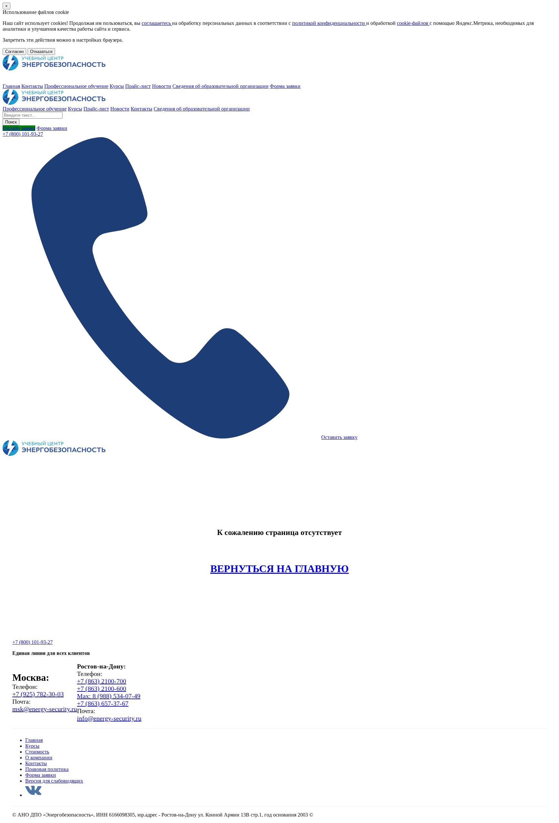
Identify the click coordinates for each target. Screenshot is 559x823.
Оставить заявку (339, 437)
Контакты (32, 86)
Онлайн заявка (19, 128)
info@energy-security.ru (109, 718)
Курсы (117, 86)
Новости (161, 86)
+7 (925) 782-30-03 (38, 694)
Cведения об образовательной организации (220, 86)
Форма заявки (285, 86)
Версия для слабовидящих (54, 781)
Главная (11, 86)
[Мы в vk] (33, 795)
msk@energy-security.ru (44, 708)
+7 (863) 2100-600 (101, 688)
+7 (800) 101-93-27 (23, 134)
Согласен (14, 51)
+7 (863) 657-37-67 (102, 703)
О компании (38, 757)
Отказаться (41, 51)
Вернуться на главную (279, 568)
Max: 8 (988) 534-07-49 (108, 696)
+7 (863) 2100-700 (101, 681)
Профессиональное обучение (76, 86)
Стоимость (37, 751)
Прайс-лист (138, 86)
